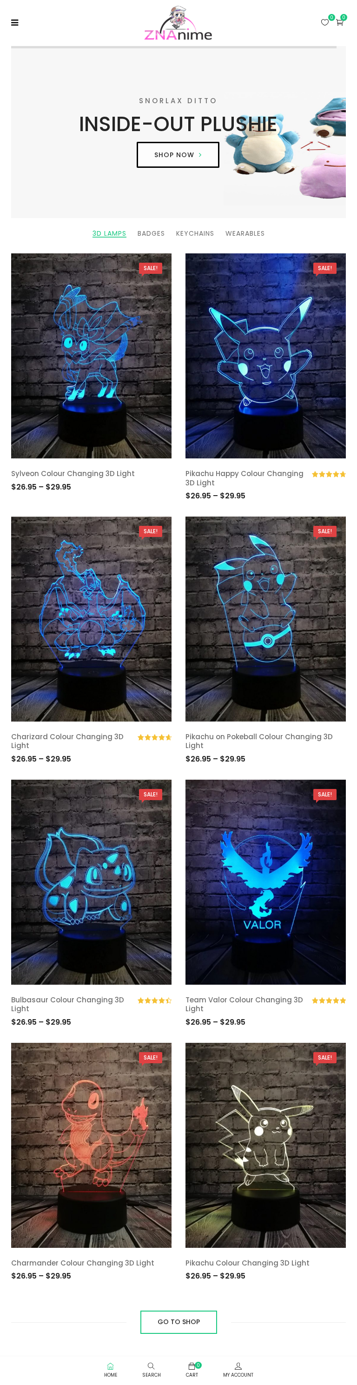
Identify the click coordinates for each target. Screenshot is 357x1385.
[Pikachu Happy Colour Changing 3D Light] (265, 355)
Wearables (245, 234)
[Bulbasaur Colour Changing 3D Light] (91, 882)
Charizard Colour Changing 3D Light (67, 741)
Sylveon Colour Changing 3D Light (73, 473)
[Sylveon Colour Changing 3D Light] (91, 355)
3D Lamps (109, 234)
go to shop (179, 1321)
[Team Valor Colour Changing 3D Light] (265, 882)
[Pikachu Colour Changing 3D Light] (265, 1145)
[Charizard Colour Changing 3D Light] (91, 619)
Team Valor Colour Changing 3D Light (244, 1004)
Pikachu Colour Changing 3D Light (247, 1263)
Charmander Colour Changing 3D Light (82, 1263)
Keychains (195, 234)
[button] (340, 22)
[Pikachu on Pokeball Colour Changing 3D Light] (265, 619)
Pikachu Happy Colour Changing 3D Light (244, 478)
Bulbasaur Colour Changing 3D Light (67, 1004)
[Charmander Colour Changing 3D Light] (91, 1145)
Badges (151, 234)
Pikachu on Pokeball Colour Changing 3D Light (259, 741)
